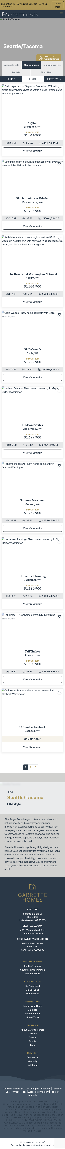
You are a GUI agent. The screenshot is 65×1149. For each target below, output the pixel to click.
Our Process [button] (32, 993)
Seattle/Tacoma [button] (32, 966)
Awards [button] (32, 1037)
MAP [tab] (34, 79)
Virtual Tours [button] (32, 1017)
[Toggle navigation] (61, 14)
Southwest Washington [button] (32, 969)
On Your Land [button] (32, 986)
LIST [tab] (12, 79)
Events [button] (32, 1041)
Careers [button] (32, 1033)
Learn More (58, 5)
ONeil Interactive (46, 1145)
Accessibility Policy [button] (38, 1091)
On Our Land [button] (32, 989)
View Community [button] (32, 150)
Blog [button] (32, 1045)
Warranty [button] (32, 1061)
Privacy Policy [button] (19, 1091)
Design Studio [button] (32, 1013)
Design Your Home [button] (32, 1006)
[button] (12, 65)
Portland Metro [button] (32, 973)
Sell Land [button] (32, 1065)
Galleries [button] (32, 1010)
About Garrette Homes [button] (32, 1030)
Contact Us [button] (32, 1057)
